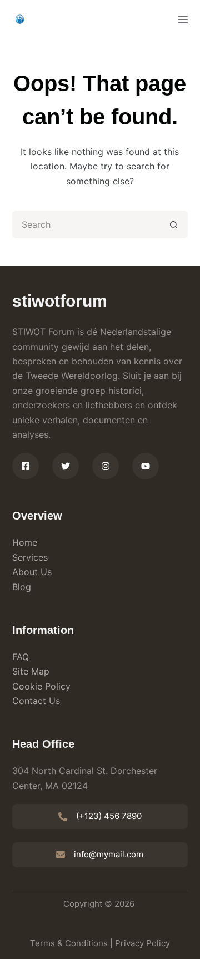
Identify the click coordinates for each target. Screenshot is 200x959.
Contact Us (36, 700)
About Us (32, 571)
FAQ (20, 656)
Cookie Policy (41, 686)
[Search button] (174, 224)
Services (30, 557)
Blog (21, 586)
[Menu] (183, 19)
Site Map (30, 671)
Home (24, 542)
